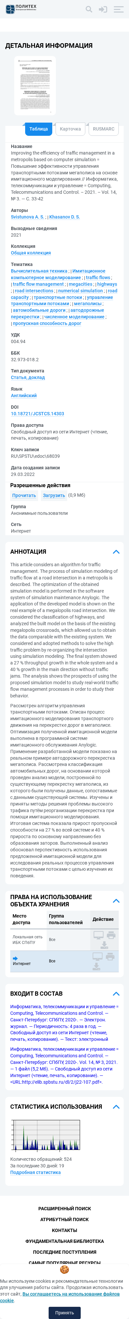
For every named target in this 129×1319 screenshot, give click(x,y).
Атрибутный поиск (64, 1219)
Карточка (70, 129)
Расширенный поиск (64, 1208)
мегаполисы (88, 303)
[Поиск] (89, 9)
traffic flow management (38, 284)
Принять (64, 1312)
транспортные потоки (58, 297)
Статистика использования (56, 1106)
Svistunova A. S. (27, 217)
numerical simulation (80, 290)
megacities (80, 284)
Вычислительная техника (39, 271)
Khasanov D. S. (64, 217)
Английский (24, 395)
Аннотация (28, 551)
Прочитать (24, 495)
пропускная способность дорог (47, 323)
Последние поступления (64, 1252)
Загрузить (54, 495)
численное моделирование (74, 316)
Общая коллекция (31, 252)
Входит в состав (36, 993)
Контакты (64, 1230)
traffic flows (98, 277)
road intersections (34, 290)
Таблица (38, 129)
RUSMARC (103, 129)
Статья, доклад (28, 377)
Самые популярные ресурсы (65, 1263)
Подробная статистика (35, 1172)
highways (107, 284)
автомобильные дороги (39, 310)
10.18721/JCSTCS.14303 (37, 413)
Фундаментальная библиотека (64, 1241)
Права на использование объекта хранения (51, 901)
